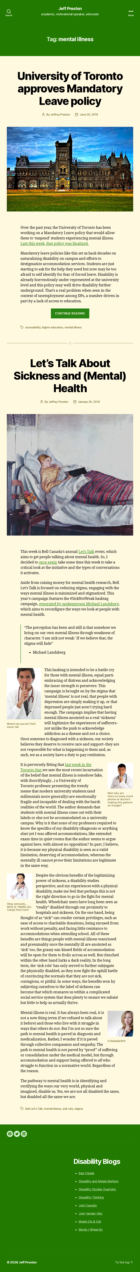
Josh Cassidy (88, 1205)
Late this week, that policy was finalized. (54, 243)
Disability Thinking (91, 1197)
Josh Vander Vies (90, 1213)
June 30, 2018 (89, 114)
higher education (52, 327)
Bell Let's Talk (34, 1108)
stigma (78, 1108)
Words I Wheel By (91, 1229)
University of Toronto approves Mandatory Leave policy (70, 88)
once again (48, 562)
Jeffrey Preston (60, 114)
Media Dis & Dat (90, 1221)
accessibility (33, 327)
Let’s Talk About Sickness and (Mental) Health (70, 375)
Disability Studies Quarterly (97, 1189)
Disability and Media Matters (98, 1181)
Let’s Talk (86, 551)
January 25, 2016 (89, 401)
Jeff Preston (70, 9)
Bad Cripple (86, 1173)
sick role (67, 1108)
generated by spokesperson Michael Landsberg (79, 604)
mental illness (73, 327)
